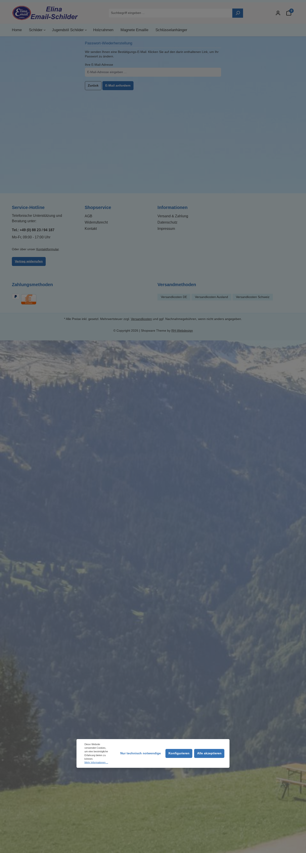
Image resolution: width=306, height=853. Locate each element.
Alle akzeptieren (209, 753)
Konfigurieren (179, 753)
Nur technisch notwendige (140, 753)
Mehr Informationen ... (96, 762)
